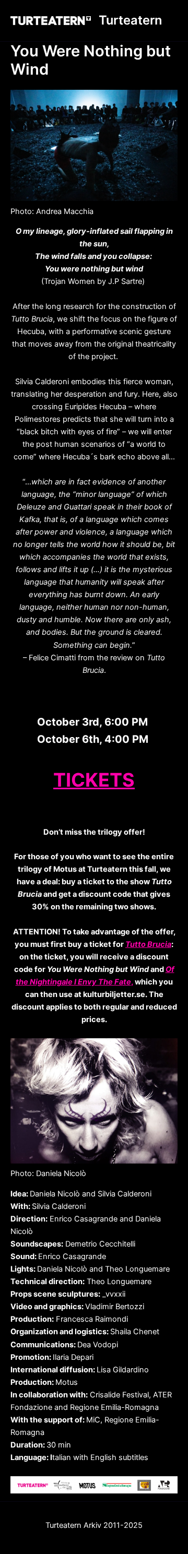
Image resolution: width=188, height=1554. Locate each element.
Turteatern (130, 20)
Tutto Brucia (148, 944)
